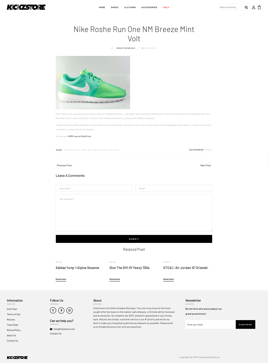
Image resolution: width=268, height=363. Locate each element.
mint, (78, 150)
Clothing (130, 7)
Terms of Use (13, 314)
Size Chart (12, 309)
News (208, 150)
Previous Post (64, 165)
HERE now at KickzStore (79, 136)
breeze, (69, 150)
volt (117, 150)
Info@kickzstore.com (64, 329)
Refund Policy (14, 330)
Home (102, 7)
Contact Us (12, 340)
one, (95, 150)
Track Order (12, 324)
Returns (11, 319)
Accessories (149, 7)
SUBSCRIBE (245, 324)
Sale (166, 7)
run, (111, 150)
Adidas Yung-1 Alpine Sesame (77, 268)
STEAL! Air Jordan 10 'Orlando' (185, 268)
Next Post (205, 165)
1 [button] (131, 287)
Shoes (114, 7)
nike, (85, 150)
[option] (80, 266)
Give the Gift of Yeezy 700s (129, 268)
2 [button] (136, 287)
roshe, (103, 150)
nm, (90, 150)
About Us (11, 335)
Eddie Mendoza (126, 48)
